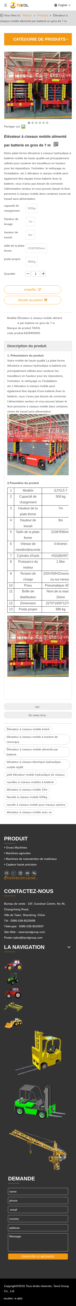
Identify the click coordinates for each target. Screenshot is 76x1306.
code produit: (15, 333)
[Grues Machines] (13, 1007)
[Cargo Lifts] (38, 1053)
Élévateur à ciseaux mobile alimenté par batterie (32, 752)
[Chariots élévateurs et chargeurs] (38, 1100)
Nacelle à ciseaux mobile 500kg (27, 797)
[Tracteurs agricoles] (13, 993)
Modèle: (12, 318)
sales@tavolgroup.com (28, 937)
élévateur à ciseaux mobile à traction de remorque (32, 739)
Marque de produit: (19, 328)
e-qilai (18, 1298)
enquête (30, 289)
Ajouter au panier (30, 300)
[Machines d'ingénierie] (13, 1023)
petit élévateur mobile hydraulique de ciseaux (36, 774)
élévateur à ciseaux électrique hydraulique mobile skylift (34, 764)
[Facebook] (6, 873)
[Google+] (13, 873)
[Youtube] (27, 873)
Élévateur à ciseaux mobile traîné (28, 729)
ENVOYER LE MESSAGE (38, 1256)
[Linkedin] (20, 873)
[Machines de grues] (38, 1147)
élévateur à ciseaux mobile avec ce (29, 812)
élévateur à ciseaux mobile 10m (27, 789)
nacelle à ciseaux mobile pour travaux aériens (36, 804)
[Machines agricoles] (13, 965)
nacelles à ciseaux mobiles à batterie (30, 782)
